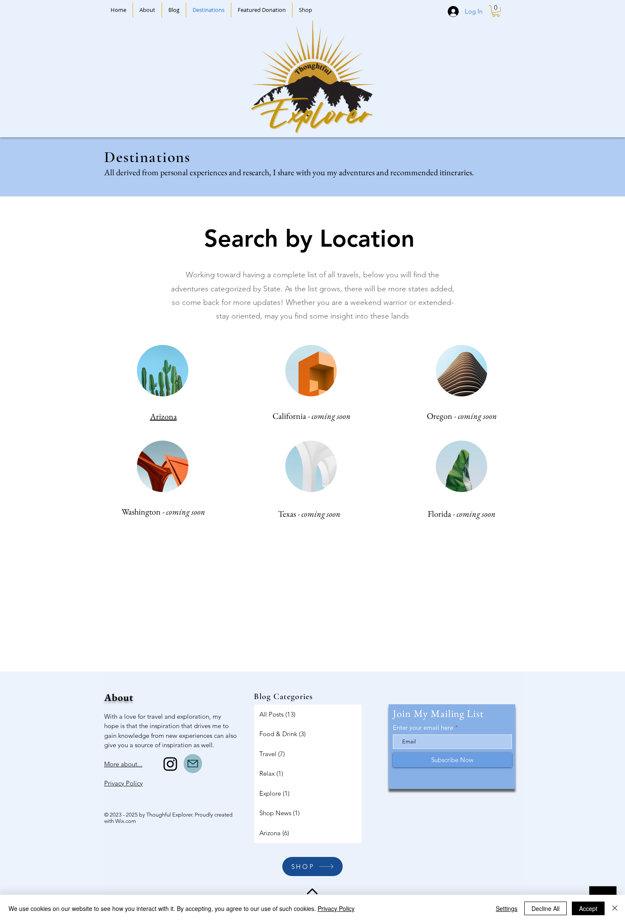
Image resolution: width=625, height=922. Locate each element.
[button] (496, 11)
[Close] (615, 908)
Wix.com (125, 821)
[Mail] (193, 763)
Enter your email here (423, 727)
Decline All (545, 908)
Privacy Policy (336, 908)
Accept (588, 908)
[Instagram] (170, 764)
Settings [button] (506, 908)
